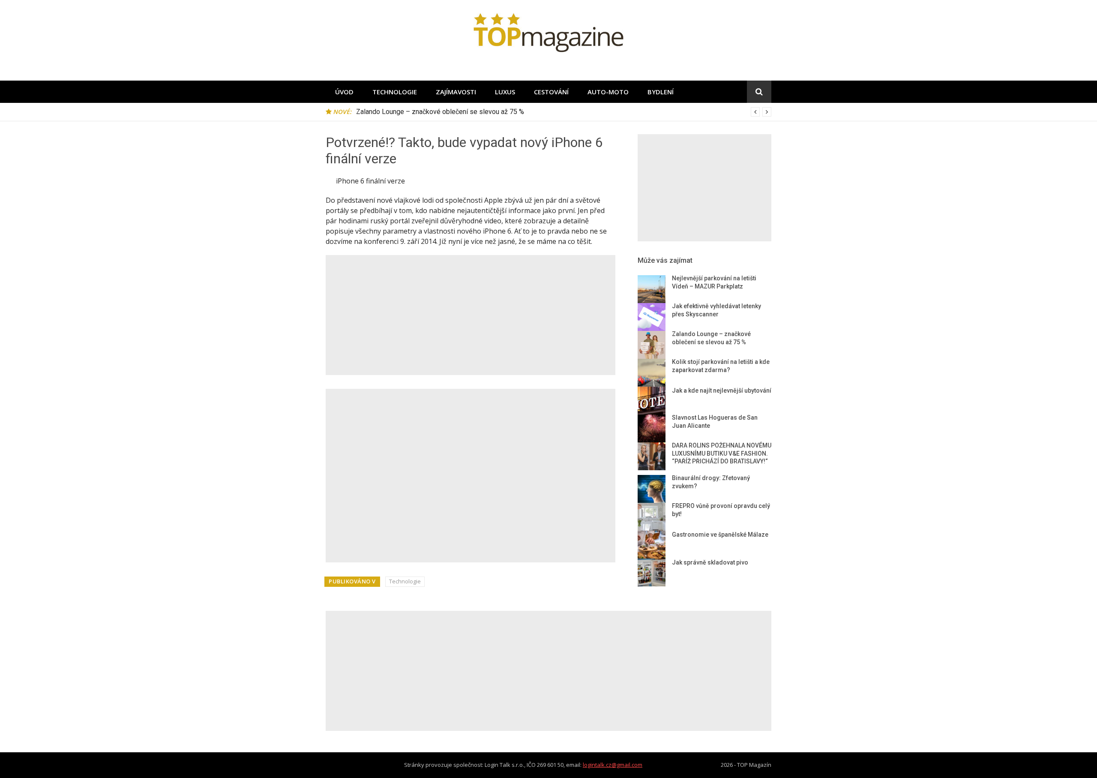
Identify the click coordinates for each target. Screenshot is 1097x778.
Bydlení (660, 91)
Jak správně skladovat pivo (710, 562)
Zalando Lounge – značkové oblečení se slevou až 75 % (440, 112)
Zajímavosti (456, 91)
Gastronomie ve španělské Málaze (720, 534)
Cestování (551, 91)
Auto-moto (608, 91)
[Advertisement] (470, 315)
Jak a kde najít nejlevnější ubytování (721, 390)
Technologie (394, 91)
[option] (563, 112)
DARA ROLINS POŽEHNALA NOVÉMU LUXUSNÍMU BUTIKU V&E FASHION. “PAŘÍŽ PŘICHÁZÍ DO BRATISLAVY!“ (721, 453)
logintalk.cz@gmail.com (612, 765)
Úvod (344, 91)
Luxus (505, 91)
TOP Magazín (754, 765)
